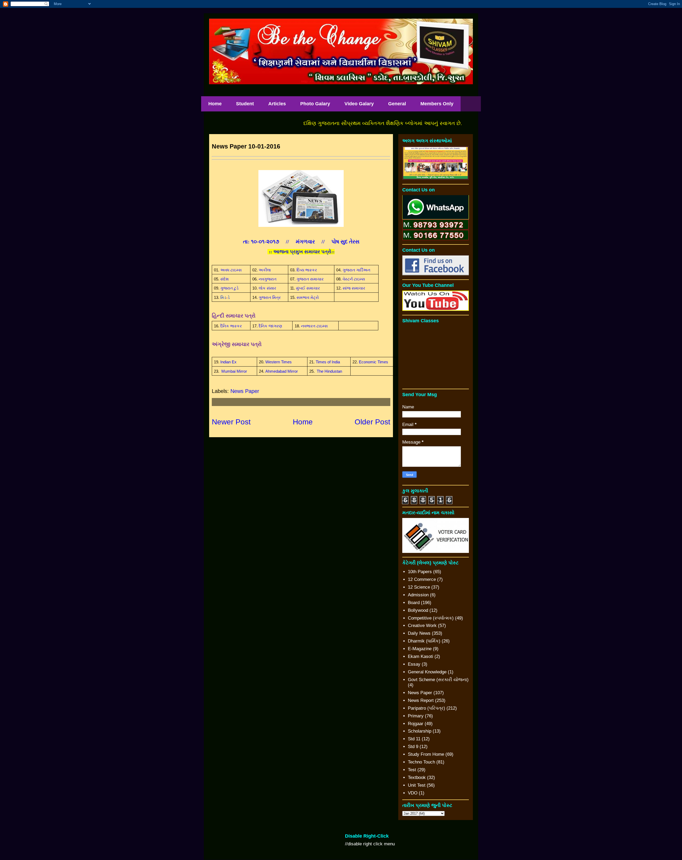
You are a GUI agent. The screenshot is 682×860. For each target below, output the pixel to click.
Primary (416, 715)
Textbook (417, 777)
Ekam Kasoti (420, 656)
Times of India (328, 362)
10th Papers (420, 571)
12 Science (419, 587)
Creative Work (422, 625)
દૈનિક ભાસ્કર (231, 326)
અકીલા (265, 270)
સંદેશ (224, 279)
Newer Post (231, 422)
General (397, 103)
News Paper (244, 391)
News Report (421, 700)
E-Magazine (420, 648)
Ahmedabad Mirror (281, 371)
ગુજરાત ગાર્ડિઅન (356, 270)
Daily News (419, 633)
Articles (277, 103)
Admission (418, 594)
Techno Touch (421, 762)
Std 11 (414, 738)
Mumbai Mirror (234, 371)
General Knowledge (427, 671)
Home (215, 103)
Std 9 (413, 746)
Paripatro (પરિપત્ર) (426, 708)
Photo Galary (315, 103)
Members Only (436, 103)
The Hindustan (329, 371)
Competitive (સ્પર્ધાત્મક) (431, 618)
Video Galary (359, 103)
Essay (414, 664)
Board (414, 602)
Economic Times (373, 362)
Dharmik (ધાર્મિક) (424, 641)
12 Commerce (422, 579)
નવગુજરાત (268, 279)
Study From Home (426, 754)
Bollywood (418, 610)
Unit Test (416, 785)
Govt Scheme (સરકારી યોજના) (438, 679)
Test (412, 769)
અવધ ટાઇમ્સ (231, 270)
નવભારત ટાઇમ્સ (314, 326)
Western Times (278, 362)
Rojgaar (415, 723)
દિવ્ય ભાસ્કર (307, 270)
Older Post (372, 422)
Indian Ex (228, 362)
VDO (412, 792)
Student (245, 103)
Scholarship (419, 731)
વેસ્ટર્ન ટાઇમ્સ (354, 279)
